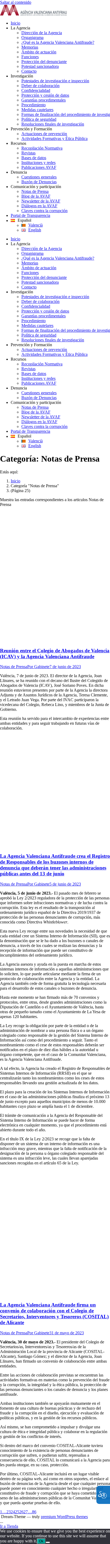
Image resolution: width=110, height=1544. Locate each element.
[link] (33, 14)
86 (34, 1512)
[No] (48, 1542)
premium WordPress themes (64, 1516)
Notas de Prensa (13, 666)
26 (21, 1512)
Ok (41, 1541)
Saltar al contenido (15, 2)
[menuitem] (60, 23)
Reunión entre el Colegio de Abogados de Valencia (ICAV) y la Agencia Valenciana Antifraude (54, 653)
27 (25, 1512)
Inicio (15, 481)
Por (38, 666)
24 (13, 1512)
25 (17, 1512)
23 (8, 1512)
